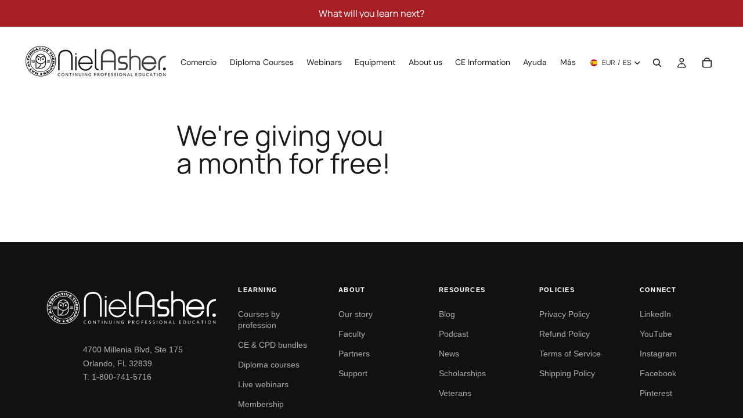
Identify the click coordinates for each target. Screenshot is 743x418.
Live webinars (263, 384)
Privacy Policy (564, 314)
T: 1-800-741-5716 (117, 376)
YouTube (656, 333)
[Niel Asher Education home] (132, 307)
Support (352, 373)
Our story (355, 314)
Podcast (453, 333)
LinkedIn (655, 314)
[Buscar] (657, 62)
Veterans (455, 393)
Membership (261, 404)
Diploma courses (269, 364)
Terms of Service (570, 353)
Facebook (658, 373)
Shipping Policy (567, 373)
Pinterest (656, 393)
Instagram (658, 353)
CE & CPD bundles (272, 344)
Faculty (351, 333)
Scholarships (462, 373)
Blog (447, 314)
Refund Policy (564, 333)
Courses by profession (259, 319)
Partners (354, 353)
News (449, 353)
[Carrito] (707, 62)
